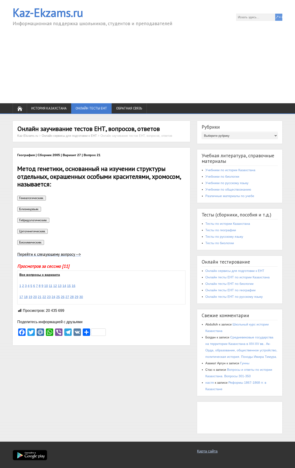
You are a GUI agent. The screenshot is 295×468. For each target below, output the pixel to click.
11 (50, 286)
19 (30, 297)
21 (39, 297)
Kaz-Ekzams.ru (48, 12)
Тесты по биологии (219, 243)
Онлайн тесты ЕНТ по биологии (229, 284)
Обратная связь (129, 108)
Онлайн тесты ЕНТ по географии (230, 290)
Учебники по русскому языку (226, 183)
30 (81, 297)
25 (58, 297)
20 (35, 297)
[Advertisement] (147, 61)
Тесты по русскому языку (224, 236)
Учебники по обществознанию (228, 189)
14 (64, 286)
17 (21, 297)
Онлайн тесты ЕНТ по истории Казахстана (237, 277)
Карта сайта (207, 451)
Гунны (244, 363)
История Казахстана (49, 108)
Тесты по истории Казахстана (227, 223)
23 (49, 297)
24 (53, 297)
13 (60, 286)
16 (73, 286)
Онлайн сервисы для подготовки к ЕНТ (234, 271)
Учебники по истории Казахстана (230, 170)
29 (76, 297)
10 (46, 286)
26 (63, 297)
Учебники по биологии (222, 176)
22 (44, 297)
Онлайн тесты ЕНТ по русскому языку (234, 296)
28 (72, 297)
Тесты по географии (220, 230)
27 (67, 297)
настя (209, 382)
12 (55, 286)
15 (69, 286)
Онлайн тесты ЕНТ (91, 108)
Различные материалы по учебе (229, 196)
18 (26, 297)
